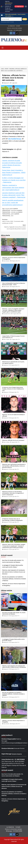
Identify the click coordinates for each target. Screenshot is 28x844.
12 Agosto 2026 (14, 365)
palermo (13, 214)
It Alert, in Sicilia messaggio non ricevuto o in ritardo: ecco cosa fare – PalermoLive (14, 180)
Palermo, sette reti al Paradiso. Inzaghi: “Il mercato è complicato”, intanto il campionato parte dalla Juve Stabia (13, 546)
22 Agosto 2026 (14, 615)
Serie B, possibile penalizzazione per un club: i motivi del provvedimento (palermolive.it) (12, 202)
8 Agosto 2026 (13, 392)
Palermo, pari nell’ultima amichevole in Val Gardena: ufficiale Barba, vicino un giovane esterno (14, 466)
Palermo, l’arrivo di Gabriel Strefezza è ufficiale (13, 415)
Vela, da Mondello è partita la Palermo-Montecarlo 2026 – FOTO (13, 283)
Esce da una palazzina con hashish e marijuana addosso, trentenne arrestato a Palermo (14, 578)
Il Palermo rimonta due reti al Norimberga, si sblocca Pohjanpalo (12, 519)
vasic (12, 215)
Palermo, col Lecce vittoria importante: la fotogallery (13, 258)
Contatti (18, 26)
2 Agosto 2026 (14, 442)
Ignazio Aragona (17, 754)
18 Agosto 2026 (15, 286)
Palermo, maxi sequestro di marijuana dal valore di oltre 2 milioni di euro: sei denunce (13, 572)
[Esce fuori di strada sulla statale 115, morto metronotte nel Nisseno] (14, 602)
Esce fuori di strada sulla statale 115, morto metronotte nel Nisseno (13, 561)
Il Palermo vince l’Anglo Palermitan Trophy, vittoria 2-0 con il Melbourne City (13, 389)
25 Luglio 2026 (14, 522)
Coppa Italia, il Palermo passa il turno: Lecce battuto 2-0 (13, 336)
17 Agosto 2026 (16, 313)
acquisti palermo (9, 208)
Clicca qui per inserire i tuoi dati (7, 21)
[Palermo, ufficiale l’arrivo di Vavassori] (14, 429)
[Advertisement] (14, 58)
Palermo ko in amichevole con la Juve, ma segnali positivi (13, 362)
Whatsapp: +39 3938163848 (14, 30)
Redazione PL (6, 83)
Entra (24, 19)
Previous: (12, 221)
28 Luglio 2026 (14, 496)
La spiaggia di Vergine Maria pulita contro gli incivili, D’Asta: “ (12, 566)
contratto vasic (15, 212)
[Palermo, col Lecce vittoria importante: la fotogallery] (14, 247)
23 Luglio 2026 (14, 549)
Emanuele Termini (7, 313)
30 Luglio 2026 (14, 469)
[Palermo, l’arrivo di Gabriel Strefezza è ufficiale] (14, 404)
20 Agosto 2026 (15, 260)
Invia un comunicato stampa (14, 28)
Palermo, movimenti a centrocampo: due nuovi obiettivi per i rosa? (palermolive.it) (13, 187)
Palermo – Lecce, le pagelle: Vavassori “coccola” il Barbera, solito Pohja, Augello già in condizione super (13, 310)
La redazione (11, 26)
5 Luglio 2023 (14, 83)
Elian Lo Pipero (6, 339)
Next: (15, 227)
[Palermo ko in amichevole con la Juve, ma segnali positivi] (14, 351)
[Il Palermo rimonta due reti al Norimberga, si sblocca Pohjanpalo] (14, 508)
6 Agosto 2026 (13, 417)
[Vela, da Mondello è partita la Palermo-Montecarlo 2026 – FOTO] (14, 272)
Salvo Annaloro (6, 260)
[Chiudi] (4, 6)
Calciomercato (14, 210)
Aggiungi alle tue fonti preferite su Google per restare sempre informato (9, 6)
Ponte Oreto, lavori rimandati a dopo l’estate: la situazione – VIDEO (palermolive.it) (13, 172)
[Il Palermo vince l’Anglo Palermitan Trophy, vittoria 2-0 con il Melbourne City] (14, 376)
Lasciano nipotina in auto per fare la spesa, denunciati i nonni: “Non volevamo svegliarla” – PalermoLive (13, 195)
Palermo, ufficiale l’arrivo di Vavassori (13, 440)
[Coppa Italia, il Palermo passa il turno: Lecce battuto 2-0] (14, 325)
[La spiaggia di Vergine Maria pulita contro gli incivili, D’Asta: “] (14, 628)
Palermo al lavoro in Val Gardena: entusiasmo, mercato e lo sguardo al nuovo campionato (13, 493)
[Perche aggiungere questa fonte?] (26, 6)
